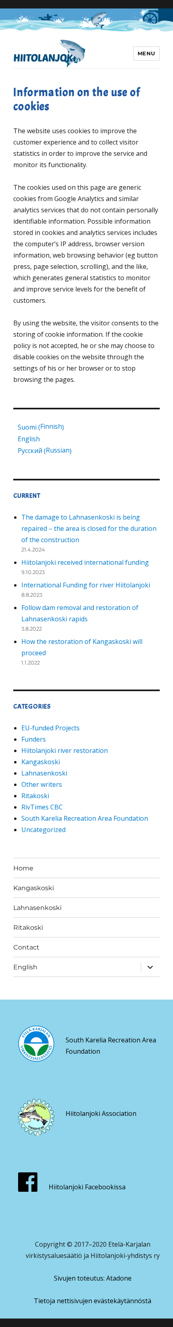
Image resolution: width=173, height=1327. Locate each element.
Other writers (41, 784)
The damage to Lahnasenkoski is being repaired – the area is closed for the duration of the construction (89, 528)
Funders (33, 739)
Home (23, 868)
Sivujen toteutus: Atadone (93, 1278)
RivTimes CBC (42, 807)
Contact (26, 947)
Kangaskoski (40, 761)
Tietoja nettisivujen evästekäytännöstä (92, 1300)
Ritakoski (35, 795)
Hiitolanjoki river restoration (64, 750)
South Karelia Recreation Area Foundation (84, 818)
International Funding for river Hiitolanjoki (85, 585)
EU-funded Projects (50, 727)
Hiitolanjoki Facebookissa (87, 1186)
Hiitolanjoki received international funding (85, 562)
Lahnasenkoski (44, 773)
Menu (146, 53)
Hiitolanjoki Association (101, 1113)
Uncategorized (43, 829)
